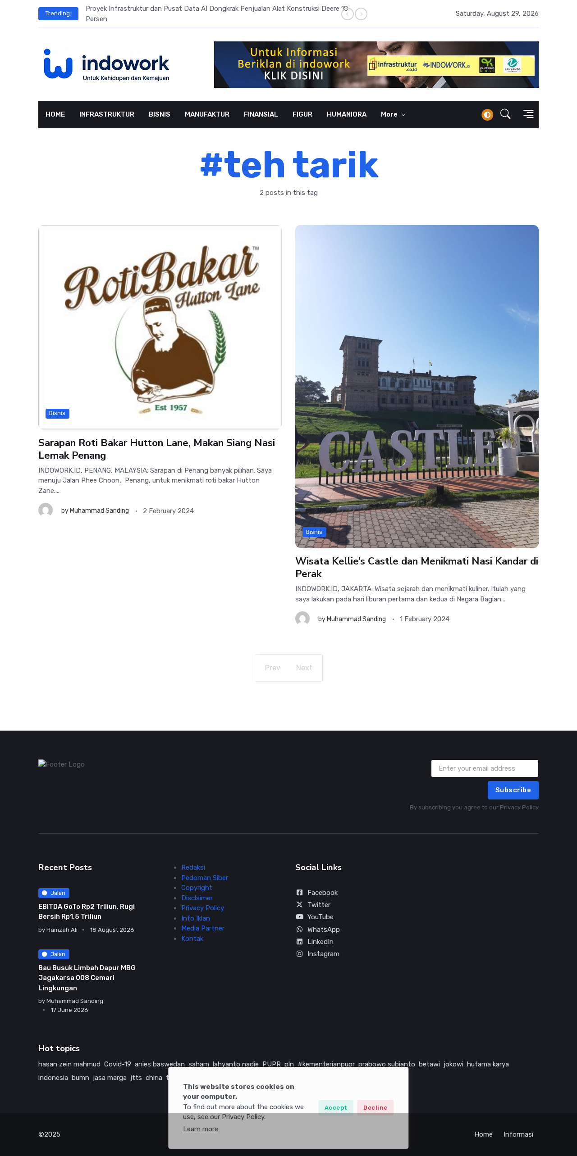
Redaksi (193, 867)
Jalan (57, 893)
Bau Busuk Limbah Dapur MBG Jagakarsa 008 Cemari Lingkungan (87, 978)
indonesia (53, 1078)
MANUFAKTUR (207, 114)
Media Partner (202, 928)
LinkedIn (320, 942)
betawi (429, 1064)
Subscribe (513, 790)
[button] (505, 114)
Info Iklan (195, 918)
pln (289, 1064)
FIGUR (302, 114)
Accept (336, 1107)
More (390, 114)
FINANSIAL (261, 114)
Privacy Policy (519, 807)
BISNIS (159, 114)
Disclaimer (197, 898)
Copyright (196, 888)
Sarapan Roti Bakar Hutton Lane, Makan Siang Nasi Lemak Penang (156, 449)
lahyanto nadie (236, 1064)
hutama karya (488, 1064)
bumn (80, 1078)
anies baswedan (160, 1064)
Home (483, 1134)
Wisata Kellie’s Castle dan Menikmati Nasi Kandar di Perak (416, 567)
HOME (55, 114)
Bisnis (57, 413)
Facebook (322, 893)
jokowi (453, 1064)
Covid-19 (117, 1064)
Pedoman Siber (204, 878)
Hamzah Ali (62, 929)
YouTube (320, 917)
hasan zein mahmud (69, 1064)
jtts (136, 1078)
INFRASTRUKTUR (106, 114)
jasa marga (110, 1078)
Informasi (518, 1134)
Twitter (318, 905)
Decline (375, 1107)
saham (198, 1064)
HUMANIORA (346, 114)
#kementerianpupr (326, 1064)
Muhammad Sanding (99, 511)
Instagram (323, 954)
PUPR (271, 1064)
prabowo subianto (386, 1064)
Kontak (192, 939)
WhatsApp (323, 930)
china (154, 1078)
